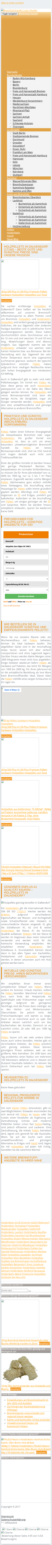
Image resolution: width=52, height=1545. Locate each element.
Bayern (16, 81)
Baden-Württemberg (24, 78)
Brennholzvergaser (23, 184)
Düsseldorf (19, 145)
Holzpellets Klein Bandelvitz (16, 1258)
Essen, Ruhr (19, 149)
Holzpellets (40, 306)
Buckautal (39, 1270)
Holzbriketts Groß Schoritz (15, 1222)
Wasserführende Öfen (25, 181)
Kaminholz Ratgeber (24, 187)
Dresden (17, 142)
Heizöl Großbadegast (23, 1245)
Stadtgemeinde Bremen (26, 136)
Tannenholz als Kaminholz (32, 219)
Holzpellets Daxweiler (19, 1254)
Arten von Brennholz (18, 194)
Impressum (7, 1516)
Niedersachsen (21, 104)
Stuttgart (18, 174)
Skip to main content (12, 2)
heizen (36, 1114)
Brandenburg (20, 88)
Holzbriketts (13, 232)
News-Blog (12, 239)
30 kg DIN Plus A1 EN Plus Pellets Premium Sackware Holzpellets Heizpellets (24, 728)
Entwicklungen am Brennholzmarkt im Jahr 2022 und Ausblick (27, 1401)
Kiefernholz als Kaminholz (32, 223)
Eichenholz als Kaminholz (32, 207)
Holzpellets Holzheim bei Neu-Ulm (23, 1275)
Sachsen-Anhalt (21, 117)
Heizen (15, 1108)
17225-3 (21, 911)
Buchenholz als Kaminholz (32, 203)
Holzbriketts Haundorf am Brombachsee (23, 1235)
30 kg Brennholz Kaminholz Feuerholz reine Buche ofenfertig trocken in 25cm (24, 1342)
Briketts (5, 914)
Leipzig (16, 165)
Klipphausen (17, 1251)
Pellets (10, 229)
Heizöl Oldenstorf (39, 1222)
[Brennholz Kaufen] (19, 10)
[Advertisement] (26, 41)
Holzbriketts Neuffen (35, 1232)
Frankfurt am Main (23, 152)
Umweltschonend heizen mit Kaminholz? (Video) (22, 1424)
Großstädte (13, 129)
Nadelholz (18, 213)
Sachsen (17, 113)
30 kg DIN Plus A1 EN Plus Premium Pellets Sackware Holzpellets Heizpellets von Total (24, 293)
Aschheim (37, 1254)
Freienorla (27, 1274)
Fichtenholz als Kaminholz (32, 216)
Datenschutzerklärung (13, 1519)
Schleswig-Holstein (23, 123)
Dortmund (18, 139)
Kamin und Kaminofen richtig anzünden (28, 1419)
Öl (19, 495)
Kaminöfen (31, 956)
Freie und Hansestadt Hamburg (30, 94)
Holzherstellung (21, 226)
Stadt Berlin (19, 133)
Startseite (12, 72)
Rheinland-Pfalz (21, 110)
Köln (15, 162)
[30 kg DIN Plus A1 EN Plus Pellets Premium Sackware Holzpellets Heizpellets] (26, 723)
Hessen (17, 97)
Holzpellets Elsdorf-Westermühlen (19, 1238)
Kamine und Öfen (22, 190)
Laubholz (18, 200)
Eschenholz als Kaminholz (32, 210)
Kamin (38, 1124)
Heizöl (10, 236)
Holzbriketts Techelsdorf (14, 1225)
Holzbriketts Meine (11, 1274)
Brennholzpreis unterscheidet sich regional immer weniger (25, 1415)
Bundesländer (14, 75)
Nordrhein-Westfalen (24, 107)
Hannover (18, 158)
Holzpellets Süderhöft (28, 1229)
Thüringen (18, 126)
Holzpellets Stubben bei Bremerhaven (22, 1259)
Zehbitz (5, 1267)
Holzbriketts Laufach (12, 1232)
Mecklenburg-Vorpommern (27, 100)
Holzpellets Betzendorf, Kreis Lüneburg (22, 1264)
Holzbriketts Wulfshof (22, 1270)
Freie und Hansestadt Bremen (29, 91)
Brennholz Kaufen (28, 13)
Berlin (16, 84)
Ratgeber (12, 178)
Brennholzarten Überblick (27, 197)
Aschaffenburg (38, 1261)
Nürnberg (18, 171)
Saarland (17, 120)
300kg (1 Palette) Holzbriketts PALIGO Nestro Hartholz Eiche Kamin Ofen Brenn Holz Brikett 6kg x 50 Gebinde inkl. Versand (26, 1449)
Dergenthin (16, 1267)
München (18, 168)
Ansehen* (6, 300)
